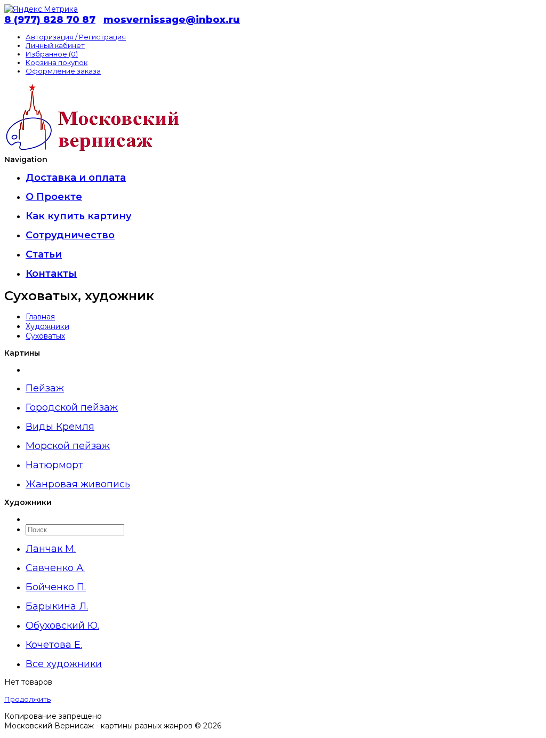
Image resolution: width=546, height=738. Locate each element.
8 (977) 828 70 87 (49, 20)
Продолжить (27, 699)
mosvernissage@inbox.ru (171, 20)
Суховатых (45, 336)
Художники (47, 326)
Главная (40, 317)
